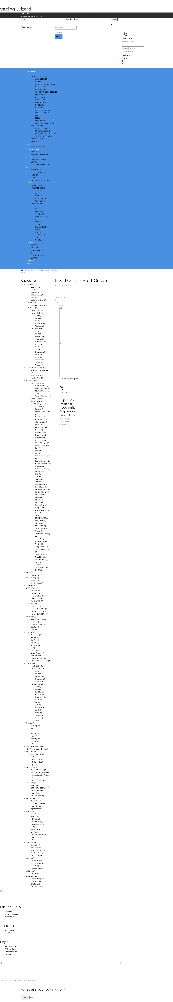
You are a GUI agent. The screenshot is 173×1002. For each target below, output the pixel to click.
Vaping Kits (31, 871)
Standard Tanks (37, 790)
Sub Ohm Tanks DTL (39, 611)
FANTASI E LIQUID (42, 113)
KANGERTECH (40, 198)
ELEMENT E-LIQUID (43, 110)
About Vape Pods (37, 861)
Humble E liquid (42, 469)
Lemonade (35, 731)
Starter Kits (36, 806)
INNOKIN (38, 196)
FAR (36, 115)
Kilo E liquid (41, 487)
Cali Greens (40, 417)
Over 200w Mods (38, 850)
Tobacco (35, 744)
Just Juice (39, 482)
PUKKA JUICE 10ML (42, 131)
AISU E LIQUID (41, 79)
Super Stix (67, 392)
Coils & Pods (32, 308)
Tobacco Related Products (40, 661)
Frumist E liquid (42, 461)
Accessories (31, 284)
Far (37, 448)
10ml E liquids (37, 383)
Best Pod (35, 643)
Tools (34, 630)
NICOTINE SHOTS (37, 141)
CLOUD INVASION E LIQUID (46, 92)
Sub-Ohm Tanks (37, 886)
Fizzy (38, 451)
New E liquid (36, 580)
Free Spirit (40, 453)
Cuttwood (40, 430)
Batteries (35, 287)
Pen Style (35, 591)
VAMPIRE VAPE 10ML (43, 136)
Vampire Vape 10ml (43, 396)
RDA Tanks (36, 881)
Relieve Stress (36, 656)
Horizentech (40, 342)
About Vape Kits (37, 829)
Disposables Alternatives (35, 367)
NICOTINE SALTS (37, 139)
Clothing (35, 622)
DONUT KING (40, 102)
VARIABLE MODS (37, 146)
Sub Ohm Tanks (37, 796)
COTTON (34, 245)
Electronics (35, 650)
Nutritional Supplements (40, 772)
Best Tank (35, 645)
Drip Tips (35, 292)
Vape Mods (31, 842)
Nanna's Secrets (41, 505)
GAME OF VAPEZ (43, 463)
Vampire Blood (41, 547)
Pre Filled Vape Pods (39, 868)
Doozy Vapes (41, 438)
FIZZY (37, 118)
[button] (131, 23)
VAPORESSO (40, 201)
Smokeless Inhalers (38, 658)
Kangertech (40, 323)
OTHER (33, 253)
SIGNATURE (41, 523)
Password (125, 48)
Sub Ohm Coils (37, 329)
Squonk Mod (36, 855)
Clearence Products (39, 305)
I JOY (37, 219)
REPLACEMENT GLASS (39, 255)
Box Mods (35, 845)
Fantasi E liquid (42, 445)
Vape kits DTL (37, 601)
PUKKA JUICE (41, 518)
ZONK (38, 570)
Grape (34, 728)
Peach (34, 736)
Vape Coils (30, 811)
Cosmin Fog (41, 427)
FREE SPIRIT (40, 120)
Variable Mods (37, 575)
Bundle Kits (36, 801)
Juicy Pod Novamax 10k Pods (37, 749)
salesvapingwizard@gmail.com (31, 16)
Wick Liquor (41, 557)
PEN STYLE (35, 178)
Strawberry (35, 741)
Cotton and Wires (38, 624)
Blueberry (35, 726)
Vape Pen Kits (36, 809)
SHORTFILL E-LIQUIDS (39, 76)
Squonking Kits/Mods (39, 596)
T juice (38, 531)
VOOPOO (38, 237)
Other (34, 297)
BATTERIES (35, 258)
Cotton (34, 290)
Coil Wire (35, 814)
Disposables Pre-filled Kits (39, 154)
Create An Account (128, 38)
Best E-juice (36, 635)
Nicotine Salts (37, 399)
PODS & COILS (36, 185)
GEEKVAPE (39, 214)
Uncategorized (32, 585)
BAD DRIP (39, 82)
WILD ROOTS (41, 560)
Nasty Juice (40, 508)
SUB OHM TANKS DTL (39, 159)
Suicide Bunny (41, 528)
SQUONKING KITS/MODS (40, 180)
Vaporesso (39, 326)
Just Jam (39, 479)
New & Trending (37, 375)
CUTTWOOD (40, 97)
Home (23, 270)
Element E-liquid (42, 443)
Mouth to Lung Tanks (39, 879)
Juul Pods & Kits (37, 863)
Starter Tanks (36, 793)
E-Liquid (30, 723)
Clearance (30, 648)
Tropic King (40, 539)
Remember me (128, 52)
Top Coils (35, 765)
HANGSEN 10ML (41, 128)
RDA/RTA (34, 162)
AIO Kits (35, 832)
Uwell (38, 357)
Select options (73, 379)
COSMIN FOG (40, 95)
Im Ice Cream (41, 471)
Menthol (35, 733)
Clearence (31, 303)
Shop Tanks (31, 783)
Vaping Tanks (31, 876)
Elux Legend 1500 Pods (35, 746)
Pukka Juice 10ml (42, 388)
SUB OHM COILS (37, 204)
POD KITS (34, 175)
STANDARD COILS (38, 188)
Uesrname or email (128, 41)
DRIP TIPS (34, 248)
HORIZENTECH (41, 217)
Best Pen (35, 640)
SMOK (37, 229)
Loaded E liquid (42, 492)
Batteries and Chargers (39, 619)
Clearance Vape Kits (38, 803)
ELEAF (38, 193)
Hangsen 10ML (41, 386)
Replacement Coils (38, 824)
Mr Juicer (39, 500)
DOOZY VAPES (40, 105)
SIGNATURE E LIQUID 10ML (46, 133)
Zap (38, 565)
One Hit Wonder (42, 510)
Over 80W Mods (37, 853)
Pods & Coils (37, 310)
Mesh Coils (35, 757)
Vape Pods (30, 858)
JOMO (37, 224)
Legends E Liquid (42, 489)
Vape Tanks (31, 604)
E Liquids (31, 380)
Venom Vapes (41, 554)
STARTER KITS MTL (38, 172)
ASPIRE (38, 191)
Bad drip (39, 409)
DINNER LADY (41, 100)
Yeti (38, 562)
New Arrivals (32, 578)
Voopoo (39, 362)
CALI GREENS (40, 87)
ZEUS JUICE (41, 567)
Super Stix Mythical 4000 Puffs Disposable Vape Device (68, 407)
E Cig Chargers (37, 295)
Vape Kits (30, 827)
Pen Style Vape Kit (38, 835)
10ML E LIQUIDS (37, 126)
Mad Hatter (40, 495)
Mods (29, 572)
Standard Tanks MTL (39, 609)
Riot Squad (40, 521)
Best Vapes (30, 632)
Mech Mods (36, 848)
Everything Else (37, 754)
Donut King (40, 435)
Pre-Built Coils (37, 822)
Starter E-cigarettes (38, 837)
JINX (38, 476)
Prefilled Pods (35, 152)
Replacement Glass (38, 300)
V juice (39, 544)
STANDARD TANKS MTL (40, 165)
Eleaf (38, 318)
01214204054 (25, 14)
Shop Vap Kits (32, 798)
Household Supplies (38, 770)
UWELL (38, 232)
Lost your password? (129, 55)
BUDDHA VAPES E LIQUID (45, 84)
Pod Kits (35, 593)
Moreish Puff (41, 497)
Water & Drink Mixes (39, 780)
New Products (37, 583)
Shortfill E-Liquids (39, 404)
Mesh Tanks (36, 785)
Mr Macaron (40, 502)
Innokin (39, 321)
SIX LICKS (40, 526)
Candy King (41, 419)
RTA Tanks (35, 884)
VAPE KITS (32, 588)
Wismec (39, 365)
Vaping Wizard (15, 9)
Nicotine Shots (37, 401)
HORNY (39, 466)
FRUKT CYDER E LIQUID (44, 123)
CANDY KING (40, 89)
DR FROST (39, 108)
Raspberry (35, 739)
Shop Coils (31, 752)
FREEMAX (39, 211)
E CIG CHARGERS (37, 250)
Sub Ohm (35, 840)
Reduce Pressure (37, 653)
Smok (38, 355)
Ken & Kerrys (41, 484)
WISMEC (38, 240)
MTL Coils (35, 819)
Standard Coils (37, 313)
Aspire (38, 316)
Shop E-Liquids (32, 767)
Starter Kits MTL (38, 598)
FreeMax (39, 336)
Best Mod (35, 637)
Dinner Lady (40, 432)
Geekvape (39, 339)
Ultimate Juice (41, 541)
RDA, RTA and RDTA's (40, 788)
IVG (38, 474)
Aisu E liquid (41, 406)
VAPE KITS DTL (37, 170)
